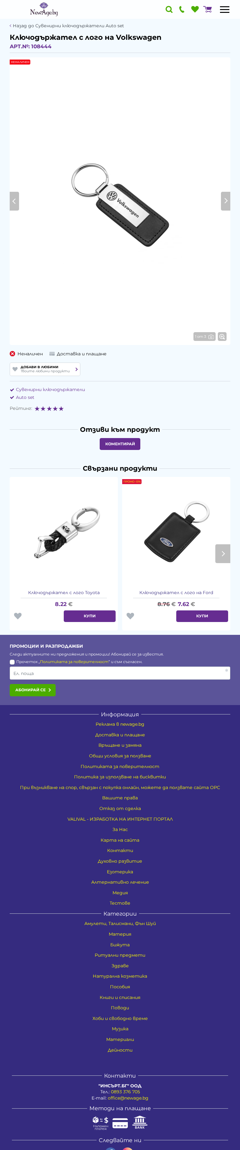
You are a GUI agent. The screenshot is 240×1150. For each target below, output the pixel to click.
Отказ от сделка (120, 808)
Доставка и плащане (120, 735)
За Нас (120, 829)
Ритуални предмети (120, 955)
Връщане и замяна (120, 745)
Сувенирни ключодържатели (50, 389)
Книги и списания (120, 997)
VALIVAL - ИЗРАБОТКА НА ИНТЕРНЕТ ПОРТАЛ (120, 819)
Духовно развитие (120, 861)
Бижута (120, 945)
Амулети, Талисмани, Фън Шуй (120, 923)
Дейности (120, 1050)
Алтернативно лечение (120, 882)
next (222, 553)
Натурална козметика (120, 976)
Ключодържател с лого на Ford (176, 592)
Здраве (120, 966)
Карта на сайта (120, 840)
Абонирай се (30, 689)
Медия (120, 893)
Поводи (120, 1008)
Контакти (120, 850)
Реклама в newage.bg (120, 724)
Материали (120, 1039)
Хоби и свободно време (120, 1018)
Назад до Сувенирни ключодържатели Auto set (68, 26)
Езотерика (120, 872)
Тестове (120, 903)
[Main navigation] (224, 9)
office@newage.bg (128, 1098)
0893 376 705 (125, 1092)
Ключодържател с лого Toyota (64, 592)
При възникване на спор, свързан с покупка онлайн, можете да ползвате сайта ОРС (120, 787)
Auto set (25, 397)
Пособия (120, 987)
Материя (120, 934)
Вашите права (120, 798)
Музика (120, 1029)
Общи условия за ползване (120, 756)
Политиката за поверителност (74, 661)
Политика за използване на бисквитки (120, 777)
